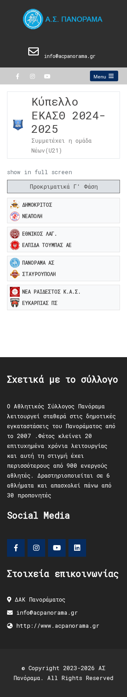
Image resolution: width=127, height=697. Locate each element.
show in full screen (39, 172)
